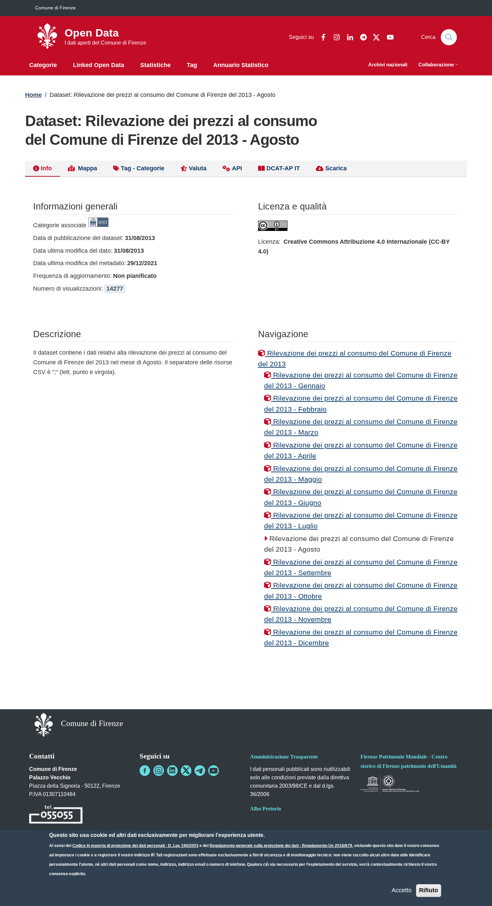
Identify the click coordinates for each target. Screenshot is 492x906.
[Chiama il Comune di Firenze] (56, 815)
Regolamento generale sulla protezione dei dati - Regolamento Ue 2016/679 (281, 845)
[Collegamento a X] (186, 770)
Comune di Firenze (55, 7)
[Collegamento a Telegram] (199, 770)
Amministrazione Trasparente (284, 757)
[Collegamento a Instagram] (158, 770)
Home (33, 95)
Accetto (402, 890)
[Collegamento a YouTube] (213, 770)
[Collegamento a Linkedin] (172, 770)
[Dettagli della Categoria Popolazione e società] (98, 225)
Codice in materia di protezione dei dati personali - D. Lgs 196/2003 (135, 845)
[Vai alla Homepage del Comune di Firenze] (43, 724)
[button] (439, 65)
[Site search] (449, 37)
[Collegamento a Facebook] (145, 770)
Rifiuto (428, 890)
